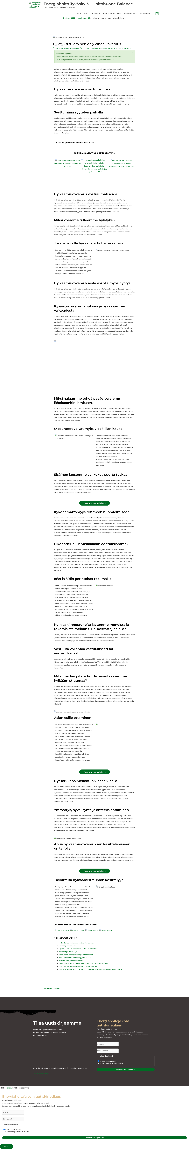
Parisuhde (126, 48)
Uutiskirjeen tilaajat (107, 1061)
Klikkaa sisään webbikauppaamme (94, 153)
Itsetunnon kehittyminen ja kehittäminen (76, 955)
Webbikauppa (130, 13)
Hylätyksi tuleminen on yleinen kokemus (76, 943)
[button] (56, 170)
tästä (9, 1088)
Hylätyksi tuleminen (99, 48)
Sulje (6, 1147)
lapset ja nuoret (115, 48)
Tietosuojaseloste (40, 1073)
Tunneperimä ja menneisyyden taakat (75, 958)
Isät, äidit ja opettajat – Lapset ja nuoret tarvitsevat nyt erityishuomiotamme (90, 969)
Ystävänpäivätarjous (67, 946)
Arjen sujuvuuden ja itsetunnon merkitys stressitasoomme (83, 963)
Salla (86, 13)
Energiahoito (59, 48)
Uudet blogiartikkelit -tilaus (111, 1063)
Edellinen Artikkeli (51, 988)
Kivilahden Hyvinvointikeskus (71, 961)
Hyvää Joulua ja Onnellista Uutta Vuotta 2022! (78, 949)
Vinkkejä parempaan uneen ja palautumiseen (78, 966)
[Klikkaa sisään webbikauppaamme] (94, 149)
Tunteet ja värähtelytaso (69, 952)
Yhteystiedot (145, 13)
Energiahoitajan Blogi (112, 13)
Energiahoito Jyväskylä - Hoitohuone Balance (88, 4)
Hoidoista (96, 13)
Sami (79, 13)
